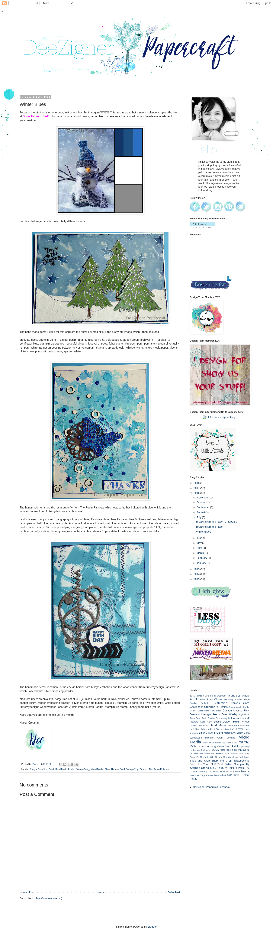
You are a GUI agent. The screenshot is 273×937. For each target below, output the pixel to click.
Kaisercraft (244, 725)
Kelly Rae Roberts (199, 729)
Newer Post (27, 892)
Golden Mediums (199, 725)
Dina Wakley (230, 714)
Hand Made (61, 769)
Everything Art (223, 718)
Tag (214, 768)
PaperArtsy (244, 746)
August (201, 512)
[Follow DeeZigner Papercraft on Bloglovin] (202, 227)
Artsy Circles (214, 699)
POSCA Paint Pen (220, 750)
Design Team (210, 714)
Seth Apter (244, 757)
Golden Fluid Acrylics (236, 721)
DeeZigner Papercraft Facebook (211, 787)
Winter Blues (203, 531)
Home (101, 892)
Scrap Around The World (237, 753)
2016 (197, 493)
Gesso (217, 721)
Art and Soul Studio (238, 695)
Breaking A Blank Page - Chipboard (216, 521)
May (199, 543)
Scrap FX (194, 757)
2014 (197, 574)
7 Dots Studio (209, 696)
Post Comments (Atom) (48, 898)
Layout (240, 729)
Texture (222, 767)
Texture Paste (236, 767)
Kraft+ (232, 729)
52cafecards (196, 696)
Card (51, 769)
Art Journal (197, 699)
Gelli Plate (206, 721)
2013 (197, 579)
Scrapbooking (230, 757)
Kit (210, 729)
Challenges (196, 706)
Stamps (144, 769)
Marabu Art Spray (233, 732)
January (202, 563)
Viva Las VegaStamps (201, 775)
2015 (197, 569)
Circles (223, 706)
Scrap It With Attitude (211, 757)
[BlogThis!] (65, 764)
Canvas (235, 703)
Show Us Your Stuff (115, 769)
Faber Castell (240, 718)
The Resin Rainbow (159, 769)
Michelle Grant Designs (220, 737)
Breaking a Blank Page (237, 699)
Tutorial (245, 771)
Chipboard (211, 706)
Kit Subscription (221, 729)
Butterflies (220, 703)
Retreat (219, 753)
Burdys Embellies (38, 769)
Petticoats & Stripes (200, 750)
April (200, 547)
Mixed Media (96, 769)
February (202, 557)
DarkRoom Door (212, 711)
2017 (197, 488)
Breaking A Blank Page (209, 526)
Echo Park (201, 718)
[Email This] (61, 764)
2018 (197, 483)
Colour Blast (196, 711)
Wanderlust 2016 (223, 775)
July (199, 517)
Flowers (194, 721)
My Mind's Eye (230, 742)
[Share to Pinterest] (77, 764)
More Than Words (212, 742)
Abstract (221, 695)
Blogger (152, 926)
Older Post (174, 892)
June (200, 538)
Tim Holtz (235, 771)
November (203, 497)
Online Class (224, 746)
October (201, 502)
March (201, 553)
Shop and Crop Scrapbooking (231, 760)
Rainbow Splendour (204, 753)
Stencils (206, 767)
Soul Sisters (224, 764)
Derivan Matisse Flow (236, 710)
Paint (235, 746)
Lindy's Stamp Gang (78, 769)
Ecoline (211, 718)
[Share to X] (69, 764)
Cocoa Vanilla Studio (239, 707)
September (203, 507)
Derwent (195, 714)
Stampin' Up (132, 769)
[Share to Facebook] (73, 764)
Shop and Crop (200, 760)
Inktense (232, 725)
